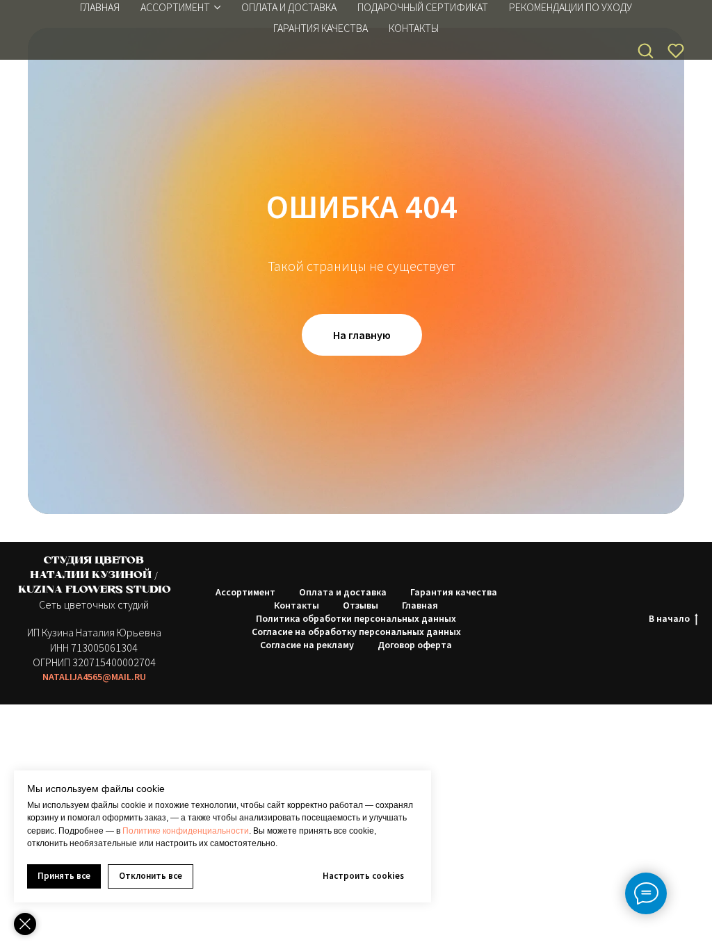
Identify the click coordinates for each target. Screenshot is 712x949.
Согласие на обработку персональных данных (356, 631)
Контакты (296, 605)
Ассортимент (245, 592)
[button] (645, 50)
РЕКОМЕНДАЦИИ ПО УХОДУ (570, 7)
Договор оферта (415, 644)
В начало (669, 618)
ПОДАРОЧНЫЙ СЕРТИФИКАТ (422, 7)
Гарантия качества (453, 592)
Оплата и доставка (343, 592)
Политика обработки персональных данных (356, 618)
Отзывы (360, 605)
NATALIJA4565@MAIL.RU (94, 676)
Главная (100, 7)
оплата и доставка (289, 7)
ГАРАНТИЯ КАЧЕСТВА (320, 28)
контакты (414, 28)
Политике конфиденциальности (185, 831)
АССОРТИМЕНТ (175, 7)
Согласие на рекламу (307, 644)
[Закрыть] (25, 924)
